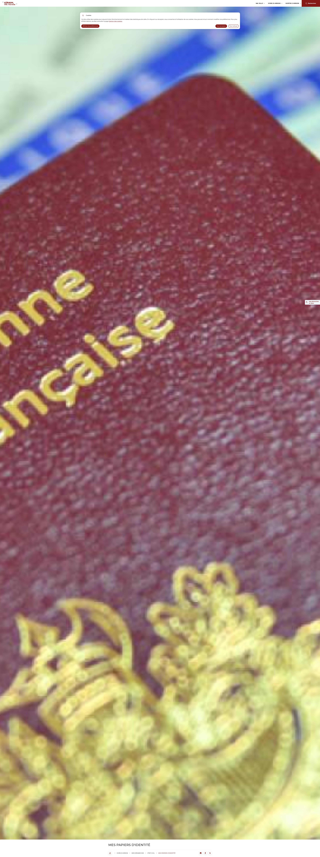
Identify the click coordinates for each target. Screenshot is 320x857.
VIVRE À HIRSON (274, 3)
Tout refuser (234, 26)
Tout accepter (221, 26)
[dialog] (160, 20)
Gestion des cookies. (115, 21)
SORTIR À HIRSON (292, 3)
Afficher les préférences (90, 26)
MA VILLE (259, 3)
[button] (200, 853)
